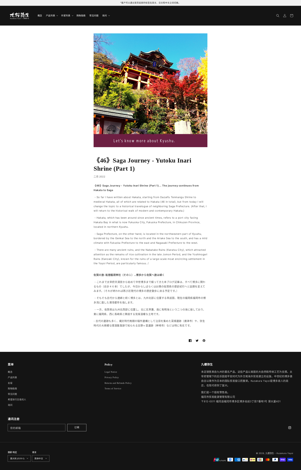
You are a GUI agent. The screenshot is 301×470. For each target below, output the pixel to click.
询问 (10, 405)
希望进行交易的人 (17, 399)
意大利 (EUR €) (17, 458)
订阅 (76, 427)
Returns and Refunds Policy (118, 383)
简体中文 (38, 458)
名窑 (10, 383)
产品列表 (12, 377)
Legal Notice (111, 372)
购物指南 (12, 388)
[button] (277, 15)
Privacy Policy (112, 377)
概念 (10, 372)
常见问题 (12, 394)
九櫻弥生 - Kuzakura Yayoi (279, 453)
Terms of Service (113, 388)
